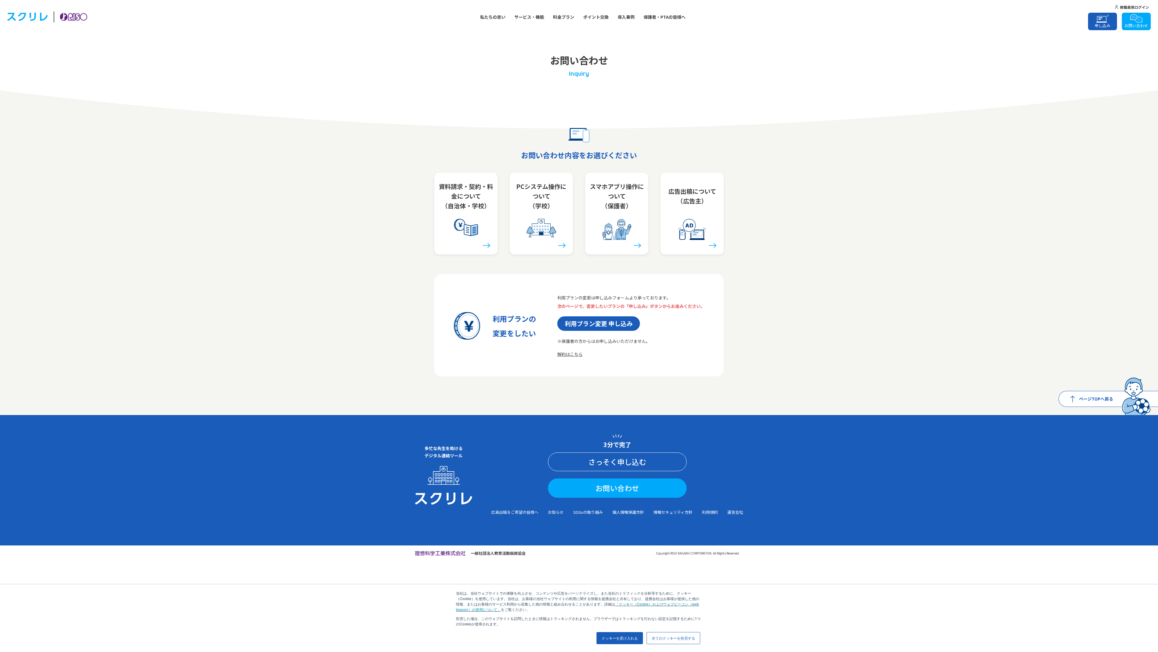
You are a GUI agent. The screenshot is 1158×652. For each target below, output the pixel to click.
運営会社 (735, 512)
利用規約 (710, 512)
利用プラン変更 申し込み (599, 323)
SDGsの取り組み (588, 512)
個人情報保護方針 (628, 512)
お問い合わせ (617, 488)
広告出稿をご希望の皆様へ (514, 512)
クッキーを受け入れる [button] (620, 638)
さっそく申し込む (617, 461)
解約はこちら (570, 354)
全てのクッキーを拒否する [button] (673, 638)
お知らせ (556, 512)
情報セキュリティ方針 (672, 512)
